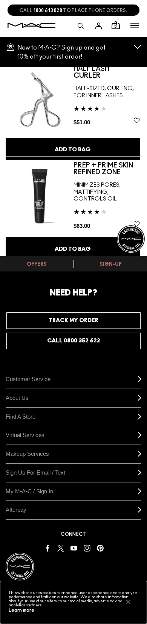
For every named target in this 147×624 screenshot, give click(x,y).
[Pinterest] (100, 547)
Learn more (21, 610)
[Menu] (134, 25)
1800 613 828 (47, 10)
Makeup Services (27, 454)
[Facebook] (47, 547)
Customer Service (28, 379)
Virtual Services (25, 435)
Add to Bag (73, 149)
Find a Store (20, 416)
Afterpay (16, 509)
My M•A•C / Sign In (29, 491)
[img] (40, 99)
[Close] (128, 602)
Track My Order (73, 320)
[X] (60, 547)
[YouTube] (73, 547)
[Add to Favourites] (136, 121)
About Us (17, 398)
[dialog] (107, 72)
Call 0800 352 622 (73, 341)
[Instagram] (87, 547)
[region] (73, 602)
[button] (134, 25)
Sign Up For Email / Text (35, 472)
